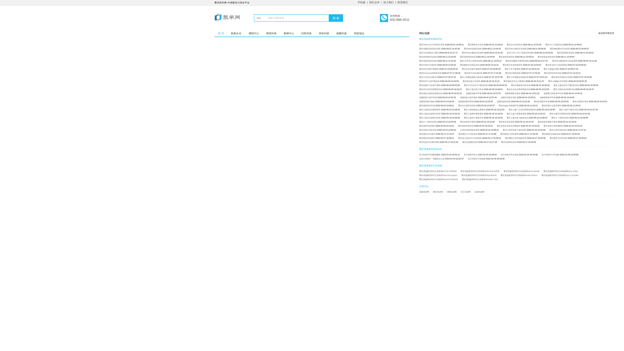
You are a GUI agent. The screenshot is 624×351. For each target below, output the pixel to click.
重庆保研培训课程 (427, 126)
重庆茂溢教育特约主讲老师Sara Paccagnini (438, 175)
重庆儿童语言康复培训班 (560, 114)
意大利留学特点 (471, 155)
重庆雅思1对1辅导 (427, 134)
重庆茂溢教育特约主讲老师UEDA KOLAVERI (480, 171)
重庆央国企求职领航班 (554, 126)
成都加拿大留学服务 (469, 97)
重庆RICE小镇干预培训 (429, 81)
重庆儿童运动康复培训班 (430, 118)
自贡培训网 (479, 192)
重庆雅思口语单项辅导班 (516, 138)
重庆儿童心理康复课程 (517, 114)
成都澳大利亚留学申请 (554, 93)
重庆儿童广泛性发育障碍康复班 (522, 110)
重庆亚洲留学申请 (542, 101)
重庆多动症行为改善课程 (556, 65)
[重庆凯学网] (228, 18)
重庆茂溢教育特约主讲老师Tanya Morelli (479, 175)
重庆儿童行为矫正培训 (569, 110)
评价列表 (324, 33)
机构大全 (236, 33)
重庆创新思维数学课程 (548, 122)
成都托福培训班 (504, 101)
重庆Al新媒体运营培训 (521, 85)
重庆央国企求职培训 (428, 130)
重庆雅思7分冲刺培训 (468, 134)
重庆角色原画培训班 (547, 57)
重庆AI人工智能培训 (554, 45)
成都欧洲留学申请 (474, 93)
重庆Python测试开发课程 (516, 49)
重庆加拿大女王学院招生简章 (432, 45)
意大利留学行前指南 (477, 159)
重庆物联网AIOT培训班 (560, 49)
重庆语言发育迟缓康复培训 (431, 89)
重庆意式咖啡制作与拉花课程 (565, 61)
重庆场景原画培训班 (428, 61)
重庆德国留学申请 (427, 105)
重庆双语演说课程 (507, 122)
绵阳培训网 (452, 192)
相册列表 (341, 33)
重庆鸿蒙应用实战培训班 (430, 49)
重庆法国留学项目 (581, 101)
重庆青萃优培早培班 (553, 73)
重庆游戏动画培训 (507, 57)
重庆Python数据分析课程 (473, 53)
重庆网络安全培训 (476, 45)
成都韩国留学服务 (513, 93)
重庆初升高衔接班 (513, 73)
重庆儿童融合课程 (552, 69)
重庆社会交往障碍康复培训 (519, 89)
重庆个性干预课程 (513, 69)
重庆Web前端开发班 (473, 49)
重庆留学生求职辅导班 (513, 65)
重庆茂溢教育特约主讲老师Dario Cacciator (560, 175)
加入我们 (388, 2)
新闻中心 (289, 33)
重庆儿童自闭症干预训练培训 (566, 85)
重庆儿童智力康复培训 (474, 118)
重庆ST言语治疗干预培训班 (476, 85)
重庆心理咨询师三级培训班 (515, 130)
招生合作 (374, 2)
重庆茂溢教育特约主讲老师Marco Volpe (561, 171)
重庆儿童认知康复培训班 (430, 114)
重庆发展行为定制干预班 (430, 85)
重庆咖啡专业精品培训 (470, 65)
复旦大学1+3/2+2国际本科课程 (520, 53)
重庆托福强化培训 (509, 142)
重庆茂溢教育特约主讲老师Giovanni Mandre (438, 179)
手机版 (361, 2)
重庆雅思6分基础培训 (551, 134)
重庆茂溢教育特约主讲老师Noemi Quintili (522, 171)
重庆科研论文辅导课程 (552, 105)
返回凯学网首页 (606, 33)
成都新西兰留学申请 (428, 97)
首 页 (221, 33)
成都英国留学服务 (427, 101)
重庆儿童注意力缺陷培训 (518, 118)
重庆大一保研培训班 (560, 118)
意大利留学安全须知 (510, 155)
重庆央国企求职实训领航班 (509, 126)
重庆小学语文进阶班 (428, 77)
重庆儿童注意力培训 (475, 89)
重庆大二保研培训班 (428, 122)
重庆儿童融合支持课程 (558, 81)
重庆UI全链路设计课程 (429, 53)
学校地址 (359, 33)
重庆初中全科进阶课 (473, 73)
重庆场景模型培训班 (566, 53)
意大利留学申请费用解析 (430, 155)
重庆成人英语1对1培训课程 (470, 138)
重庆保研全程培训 (466, 126)
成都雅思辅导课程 (466, 101)
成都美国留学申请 (548, 97)
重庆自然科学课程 (468, 122)
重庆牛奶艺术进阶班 (428, 65)
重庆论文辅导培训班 (467, 105)
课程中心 (254, 33)
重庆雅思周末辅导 (427, 138)
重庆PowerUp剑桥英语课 (430, 73)
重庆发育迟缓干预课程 (429, 69)
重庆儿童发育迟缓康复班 (430, 110)
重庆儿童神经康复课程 (474, 114)
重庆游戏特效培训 (468, 57)
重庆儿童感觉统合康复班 (475, 110)
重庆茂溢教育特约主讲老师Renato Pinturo (519, 175)
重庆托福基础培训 (470, 142)
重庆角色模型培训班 (428, 57)
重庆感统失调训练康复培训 (431, 93)
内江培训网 (465, 192)
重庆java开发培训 (515, 45)
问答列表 (306, 33)
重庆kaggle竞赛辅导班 (509, 105)
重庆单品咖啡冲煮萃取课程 (517, 61)
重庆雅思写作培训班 (559, 138)
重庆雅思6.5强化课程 (509, 134)
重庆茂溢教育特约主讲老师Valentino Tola (480, 179)
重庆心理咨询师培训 (558, 130)
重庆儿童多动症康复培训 (564, 89)
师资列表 (271, 33)
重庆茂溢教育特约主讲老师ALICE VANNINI (438, 171)
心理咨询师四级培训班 (470, 130)
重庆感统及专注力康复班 (515, 81)
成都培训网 (424, 192)
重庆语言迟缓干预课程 (472, 69)
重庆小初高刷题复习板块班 (472, 77)
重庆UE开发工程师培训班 (471, 61)
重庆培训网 (438, 192)
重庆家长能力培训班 (472, 81)
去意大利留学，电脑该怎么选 (432, 159)
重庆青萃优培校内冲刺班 (562, 77)
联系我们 (402, 2)
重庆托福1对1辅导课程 (429, 142)
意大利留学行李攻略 (551, 155)
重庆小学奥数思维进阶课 (518, 77)
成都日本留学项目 (509, 97)
